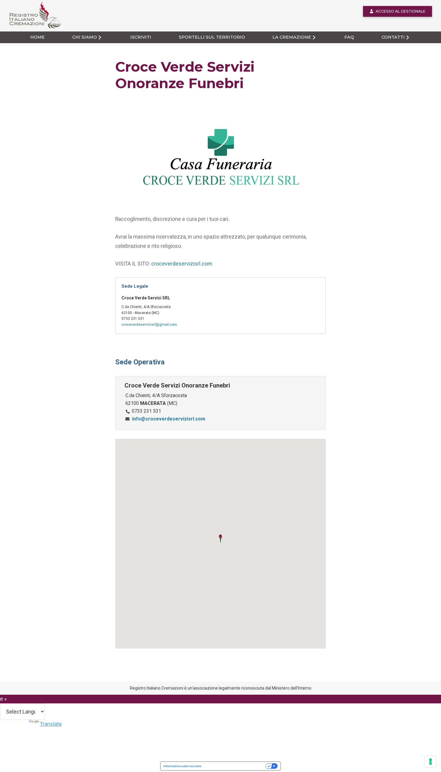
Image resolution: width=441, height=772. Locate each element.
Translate (51, 724)
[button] (220, 539)
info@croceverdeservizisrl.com (168, 419)
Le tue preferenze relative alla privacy (235, 766)
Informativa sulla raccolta (182, 766)
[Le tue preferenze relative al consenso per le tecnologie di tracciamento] (430, 761)
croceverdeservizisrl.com (181, 263)
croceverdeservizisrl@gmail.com (149, 324)
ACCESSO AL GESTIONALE (400, 11)
